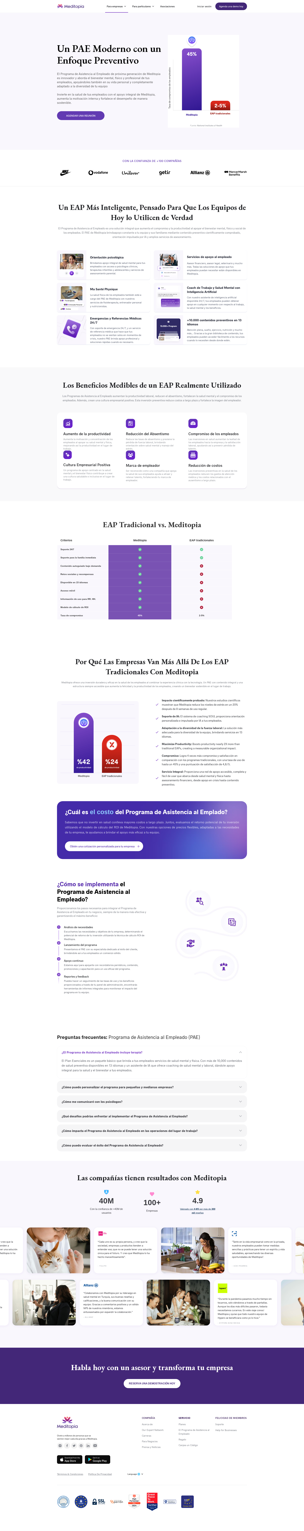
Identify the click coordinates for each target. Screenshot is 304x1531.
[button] (135, 1474)
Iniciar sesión (204, 6)
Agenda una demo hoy (231, 6)
